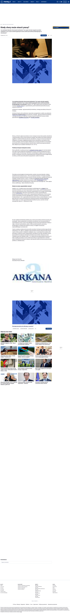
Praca (37, 1)
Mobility (32, 1)
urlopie (43, 188)
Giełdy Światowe (55, 592)
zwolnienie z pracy (16, 328)
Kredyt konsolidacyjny (38, 586)
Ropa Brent (54, 591)
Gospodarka (43, 1)
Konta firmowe (37, 597)
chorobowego (40, 180)
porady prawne (31, 328)
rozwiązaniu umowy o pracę (35, 150)
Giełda (14, 1)
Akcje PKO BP (55, 586)
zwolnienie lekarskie (23, 328)
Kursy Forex (54, 590)
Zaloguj (65, 1)
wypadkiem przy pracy (24, 117)
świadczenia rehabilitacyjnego (19, 114)
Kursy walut (2, 586)
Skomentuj (44, 35)
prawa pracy (19, 192)
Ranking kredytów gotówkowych (40, 588)
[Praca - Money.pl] (8, 2)
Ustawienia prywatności (52, 604)
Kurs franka (2, 589)
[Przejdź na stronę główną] (2, 2)
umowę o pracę (20, 105)
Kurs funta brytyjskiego (3, 592)
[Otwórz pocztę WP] (57, 2)
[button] (60, 1)
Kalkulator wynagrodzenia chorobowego (24, 585)
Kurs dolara (2, 590)
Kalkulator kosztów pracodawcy (22, 586)
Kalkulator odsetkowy (21, 589)
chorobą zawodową (35, 117)
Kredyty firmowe (37, 595)
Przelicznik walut (2, 591)
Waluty (19, 1)
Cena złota (54, 585)
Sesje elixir (54, 589)
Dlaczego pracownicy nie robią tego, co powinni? (22, 326)
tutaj (21, 611)
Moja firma (25, 1)
